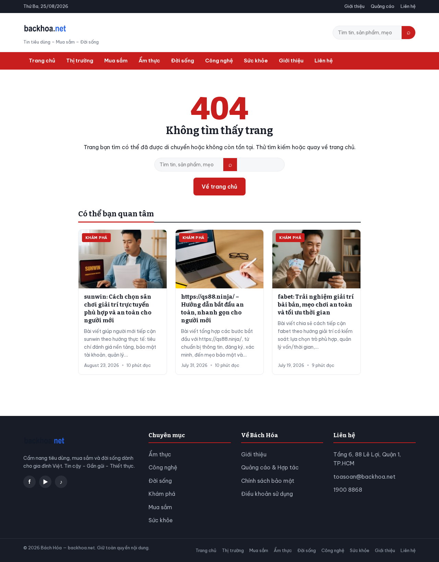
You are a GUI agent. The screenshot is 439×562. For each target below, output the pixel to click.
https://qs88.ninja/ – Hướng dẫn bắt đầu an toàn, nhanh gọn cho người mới (212, 308)
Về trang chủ (219, 186)
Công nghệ (219, 60)
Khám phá (162, 493)
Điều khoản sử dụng (267, 493)
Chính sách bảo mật (267, 480)
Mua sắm (116, 60)
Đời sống (182, 60)
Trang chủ (42, 60)
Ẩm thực (149, 60)
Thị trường (79, 60)
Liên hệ (408, 6)
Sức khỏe (256, 60)
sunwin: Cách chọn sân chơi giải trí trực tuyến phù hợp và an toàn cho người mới (118, 308)
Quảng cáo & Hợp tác (270, 467)
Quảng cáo (382, 6)
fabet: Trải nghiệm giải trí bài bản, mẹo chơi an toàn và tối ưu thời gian (316, 304)
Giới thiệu (354, 6)
